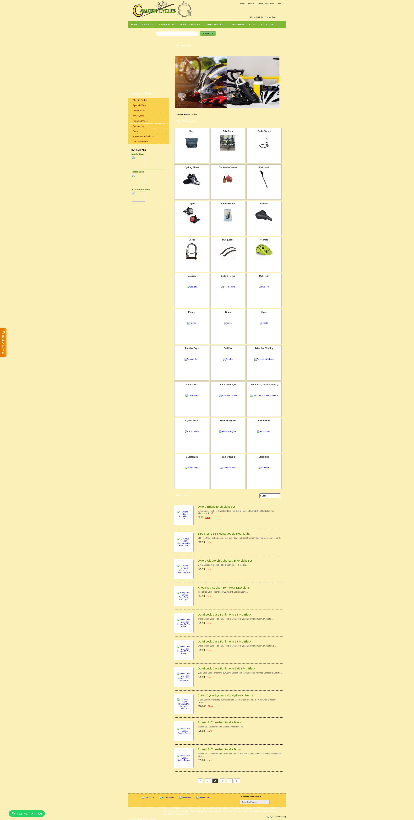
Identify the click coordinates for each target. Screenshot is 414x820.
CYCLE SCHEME (236, 24)
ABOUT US (147, 24)
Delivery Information (199, 811)
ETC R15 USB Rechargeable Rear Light (224, 533)
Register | (252, 3)
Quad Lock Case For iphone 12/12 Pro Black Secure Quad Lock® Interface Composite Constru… (240, 673)
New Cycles (138, 116)
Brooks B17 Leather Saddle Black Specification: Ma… (221, 727)
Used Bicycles (268, 808)
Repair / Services (182, 811)
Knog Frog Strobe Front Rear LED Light (223, 587)
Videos (229, 811)
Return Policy (236, 808)
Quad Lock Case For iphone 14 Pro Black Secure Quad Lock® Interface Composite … (235, 619)
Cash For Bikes (249, 808)
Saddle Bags (137, 154)
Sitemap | (185, 814)
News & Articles (214, 811)
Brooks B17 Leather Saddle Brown (220, 749)
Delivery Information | (267, 3)
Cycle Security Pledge (171, 814)
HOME (134, 24)
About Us (226, 808)
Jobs (259, 808)
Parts (135, 131)
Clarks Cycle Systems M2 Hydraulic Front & (226, 695)
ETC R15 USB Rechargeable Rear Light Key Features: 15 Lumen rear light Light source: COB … (240, 538)
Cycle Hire (188, 808)
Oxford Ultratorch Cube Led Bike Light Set (225, 560)
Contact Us (178, 808)
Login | (243, 3)
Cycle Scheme (168, 811)
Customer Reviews (241, 811)
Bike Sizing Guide (257, 811)
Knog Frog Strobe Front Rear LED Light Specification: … (223, 592)
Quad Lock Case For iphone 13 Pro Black (224, 641)
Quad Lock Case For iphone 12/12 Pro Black (226, 668)
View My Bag (270, 17)
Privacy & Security (214, 808)
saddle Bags (137, 172)
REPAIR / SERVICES (190, 24)
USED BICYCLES (166, 24)
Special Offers (139, 105)
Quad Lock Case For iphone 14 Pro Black (224, 614)
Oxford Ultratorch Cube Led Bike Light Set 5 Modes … (223, 565)
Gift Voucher (168, 808)
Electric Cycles (140, 100)
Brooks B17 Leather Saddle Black (219, 722)
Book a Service (271, 811)
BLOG (252, 24)
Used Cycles (139, 110)
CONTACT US (266, 24)
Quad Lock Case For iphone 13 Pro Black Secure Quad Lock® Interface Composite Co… (237, 646)
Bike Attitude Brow (140, 189)
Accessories (138, 126)
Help (279, 3)
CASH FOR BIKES (214, 24)
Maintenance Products (143, 136)
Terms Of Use (199, 808)
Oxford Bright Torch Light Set (216, 506)
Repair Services (140, 121)
